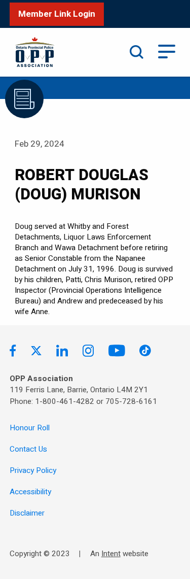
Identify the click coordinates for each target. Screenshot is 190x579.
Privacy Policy (33, 470)
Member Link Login (56, 14)
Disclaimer (27, 513)
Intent (111, 553)
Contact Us (28, 449)
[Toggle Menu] (166, 50)
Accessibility (30, 491)
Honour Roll (30, 427)
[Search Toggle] (136, 52)
